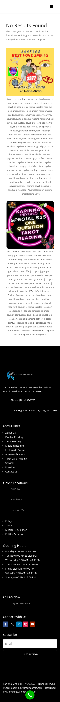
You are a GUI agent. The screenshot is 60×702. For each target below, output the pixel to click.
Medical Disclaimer (16, 529)
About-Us (10, 432)
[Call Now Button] (29, 695)
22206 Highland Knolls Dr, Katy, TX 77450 (34, 410)
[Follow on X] (12, 624)
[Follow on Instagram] (25, 624)
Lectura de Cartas (15, 450)
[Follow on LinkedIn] (19, 624)
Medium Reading (14, 445)
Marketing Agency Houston (21, 691)
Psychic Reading (14, 437)
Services (9, 463)
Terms (8, 525)
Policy (8, 521)
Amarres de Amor (15, 454)
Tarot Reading (13, 441)
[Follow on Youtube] (32, 624)
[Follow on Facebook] (5, 624)
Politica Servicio (14, 534)
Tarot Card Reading (16, 458)
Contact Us (11, 471)
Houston (10, 467)
